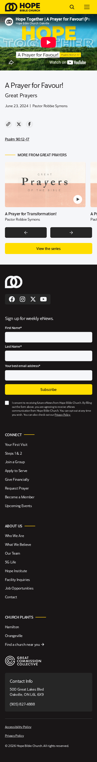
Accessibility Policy (18, 727)
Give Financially (17, 479)
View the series (48, 248)
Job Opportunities (19, 588)
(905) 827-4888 (22, 704)
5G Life (10, 562)
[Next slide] (71, 232)
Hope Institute (16, 570)
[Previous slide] (26, 232)
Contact (11, 596)
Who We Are (14, 535)
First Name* (13, 328)
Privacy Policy (14, 735)
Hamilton (12, 626)
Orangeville (14, 635)
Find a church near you (22, 644)
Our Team (12, 553)
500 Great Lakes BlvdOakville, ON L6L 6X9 (27, 692)
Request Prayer (17, 488)
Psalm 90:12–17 (17, 138)
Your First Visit (16, 444)
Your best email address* (23, 366)
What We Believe (18, 544)
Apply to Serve (16, 470)
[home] (22, 7)
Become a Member (20, 496)
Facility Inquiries (17, 579)
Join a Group (15, 461)
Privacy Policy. (62, 414)
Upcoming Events (18, 505)
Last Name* (13, 346)
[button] (86, 7)
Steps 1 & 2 (13, 453)
